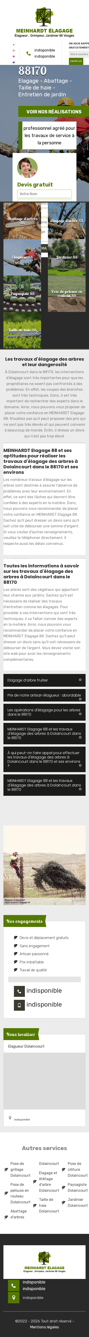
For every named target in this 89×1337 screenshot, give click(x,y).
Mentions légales (44, 1327)
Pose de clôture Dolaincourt (76, 1169)
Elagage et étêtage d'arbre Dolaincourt (47, 1182)
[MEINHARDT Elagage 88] (44, 22)
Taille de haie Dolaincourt (47, 1205)
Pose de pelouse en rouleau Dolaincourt (18, 1193)
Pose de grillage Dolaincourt (18, 1169)
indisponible (44, 50)
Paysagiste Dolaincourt (76, 1187)
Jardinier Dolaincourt (76, 1202)
